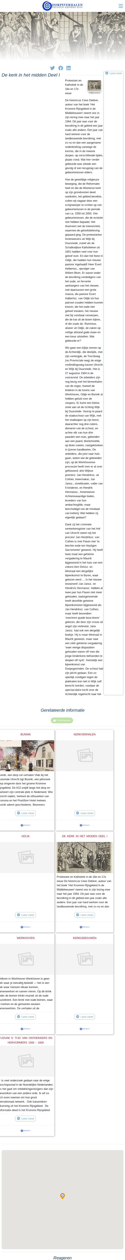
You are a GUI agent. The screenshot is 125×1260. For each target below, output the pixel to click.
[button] (62, 1196)
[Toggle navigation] (121, 6)
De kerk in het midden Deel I (84, 836)
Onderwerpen (64, 720)
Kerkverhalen (85, 734)
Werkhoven (26, 938)
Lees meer (27, 813)
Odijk (25, 836)
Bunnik (26, 734)
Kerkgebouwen (84, 938)
